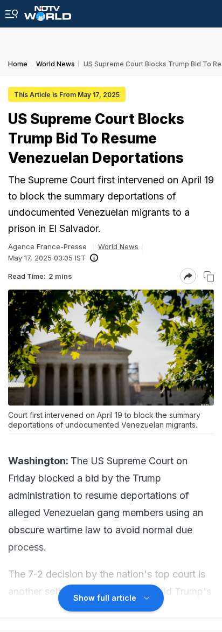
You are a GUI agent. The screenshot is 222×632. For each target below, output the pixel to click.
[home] (47, 10)
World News (118, 246)
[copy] (209, 276)
